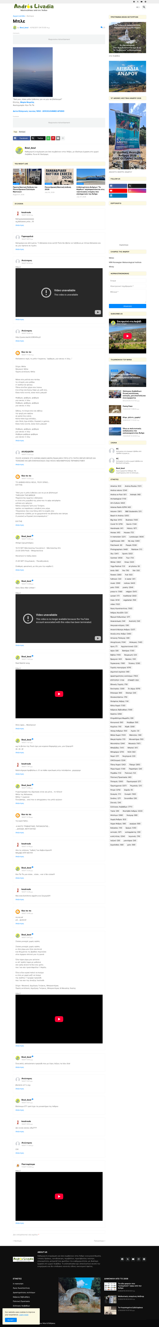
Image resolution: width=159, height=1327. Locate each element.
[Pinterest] (53, 138)
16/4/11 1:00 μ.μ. (27, 659)
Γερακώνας (117, 663)
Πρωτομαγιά (134, 781)
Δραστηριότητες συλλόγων (124, 676)
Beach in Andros (119, 516)
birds (114, 570)
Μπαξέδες (117, 748)
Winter (115, 562)
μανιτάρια (130, 840)
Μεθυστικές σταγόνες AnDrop (131, 1296)
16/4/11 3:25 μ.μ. (27, 870)
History (132, 528)
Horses (115, 532)
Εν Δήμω (134, 689)
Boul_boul (30, 148)
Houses (129, 532)
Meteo (111, 258)
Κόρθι (130, 726)
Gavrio (131, 524)
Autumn (116, 511)
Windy (111, 267)
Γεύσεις (134, 663)
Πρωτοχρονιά (118, 786)
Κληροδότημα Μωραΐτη (122, 718)
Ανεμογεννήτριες (119, 625)
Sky (114, 553)
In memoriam (118, 537)
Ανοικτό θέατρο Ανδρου (122, 629)
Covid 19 (116, 524)
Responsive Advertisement (59, 39)
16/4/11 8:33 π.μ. (27, 215)
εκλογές (115, 832)
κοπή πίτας (117, 836)
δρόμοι (131, 828)
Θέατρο (131, 693)
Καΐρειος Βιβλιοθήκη (121, 710)
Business (132, 520)
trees (115, 600)
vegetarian (129, 600)
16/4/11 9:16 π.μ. (27, 263)
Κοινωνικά (116, 722)
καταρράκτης (132, 832)
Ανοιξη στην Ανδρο (120, 634)
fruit (129, 575)
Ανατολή (134, 621)
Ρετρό (115, 790)
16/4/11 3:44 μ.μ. (27, 913)
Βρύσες (130, 659)
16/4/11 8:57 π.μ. (27, 239)
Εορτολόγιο (123, 245)
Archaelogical (118, 499)
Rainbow (136, 549)
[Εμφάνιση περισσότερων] (63, 138)
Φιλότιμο (116, 815)
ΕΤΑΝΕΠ (133, 680)
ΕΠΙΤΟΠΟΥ (117, 680)
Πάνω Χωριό (118, 764)
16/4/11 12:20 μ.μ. (27, 454)
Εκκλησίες (117, 689)
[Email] (58, 138)
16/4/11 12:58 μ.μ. (27, 584)
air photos (134, 566)
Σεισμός (115, 794)
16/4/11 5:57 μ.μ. (27, 1102)
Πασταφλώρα (28, 1164)
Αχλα (114, 651)
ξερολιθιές (117, 845)
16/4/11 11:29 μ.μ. (27, 1145)
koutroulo (26, 212)
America (115, 486)
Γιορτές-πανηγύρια (120, 667)
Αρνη (114, 646)
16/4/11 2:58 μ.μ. (27, 788)
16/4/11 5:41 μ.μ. (27, 937)
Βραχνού (116, 659)
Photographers (119, 549)
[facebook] (134, 1)
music (115, 583)
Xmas (129, 562)
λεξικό (115, 840)
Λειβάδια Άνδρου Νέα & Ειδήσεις (41, 1323)
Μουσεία (134, 743)
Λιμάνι (135, 731)
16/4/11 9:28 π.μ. (27, 333)
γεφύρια (135, 824)
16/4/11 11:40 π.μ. (27, 355)
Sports (127, 553)
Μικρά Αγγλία (117, 739)
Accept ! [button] (10, 1320)
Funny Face (127, 406)
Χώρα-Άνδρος (118, 824)
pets (114, 587)
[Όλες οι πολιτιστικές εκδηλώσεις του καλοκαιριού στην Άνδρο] (115, 431)
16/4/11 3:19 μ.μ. (27, 846)
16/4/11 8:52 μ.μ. (27, 1124)
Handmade (116, 528)
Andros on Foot (118, 494)
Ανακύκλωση (117, 621)
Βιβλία (115, 655)
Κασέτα (116, 714)
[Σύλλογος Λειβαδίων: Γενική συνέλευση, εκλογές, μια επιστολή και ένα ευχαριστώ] (115, 394)
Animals (135, 494)
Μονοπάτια (117, 743)
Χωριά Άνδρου (118, 819)
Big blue (116, 520)
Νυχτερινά (128, 756)
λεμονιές (134, 836)
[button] (138, 7)
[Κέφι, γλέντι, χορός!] (115, 420)
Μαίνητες (135, 735)
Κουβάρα (132, 722)
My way (134, 541)
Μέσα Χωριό (118, 735)
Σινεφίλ (130, 794)
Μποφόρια (117, 752)
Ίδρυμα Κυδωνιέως (120, 617)
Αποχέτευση (118, 642)
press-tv (116, 591)
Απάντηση (20, 225)
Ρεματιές (136, 786)
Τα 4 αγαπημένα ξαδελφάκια (130, 1307)
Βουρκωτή (130, 655)
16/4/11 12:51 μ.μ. (27, 539)
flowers (115, 575)
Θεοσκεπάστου (118, 697)
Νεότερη (17, 1241)
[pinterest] (145, 1)
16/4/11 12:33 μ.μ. (27, 478)
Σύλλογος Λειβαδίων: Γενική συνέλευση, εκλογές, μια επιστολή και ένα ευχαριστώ (134, 394)
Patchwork (116, 545)
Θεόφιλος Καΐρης (119, 701)
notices (129, 583)
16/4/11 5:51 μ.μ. (27, 1081)
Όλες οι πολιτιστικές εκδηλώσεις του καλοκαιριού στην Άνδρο (133, 430)
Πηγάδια (115, 773)
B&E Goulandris (133, 511)
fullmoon (115, 579)
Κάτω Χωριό (117, 705)
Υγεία (114, 811)
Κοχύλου (115, 726)
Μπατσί (133, 748)
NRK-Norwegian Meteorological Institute (125, 262)
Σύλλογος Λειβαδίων (121, 807)
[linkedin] (118, 195)
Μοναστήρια (136, 739)
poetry (128, 587)
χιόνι (131, 845)
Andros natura (118, 490)
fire (125, 570)
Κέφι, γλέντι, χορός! (131, 417)
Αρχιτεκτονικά (129, 646)
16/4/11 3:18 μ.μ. (27, 817)
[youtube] (141, 1)
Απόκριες (135, 642)
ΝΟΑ (132, 752)
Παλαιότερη (99, 1241)
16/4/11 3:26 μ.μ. (27, 892)
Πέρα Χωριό (117, 769)
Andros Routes (133, 486)
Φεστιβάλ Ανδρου (132, 811)
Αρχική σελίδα (19, 16)
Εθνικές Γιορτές (119, 684)
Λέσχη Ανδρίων (118, 731)
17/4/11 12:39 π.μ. (27, 1167)
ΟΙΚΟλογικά (117, 760)
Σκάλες (115, 798)
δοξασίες (116, 828)
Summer (116, 558)
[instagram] (137, 191)
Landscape (136, 537)
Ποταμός (116, 781)
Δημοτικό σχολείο (119, 672)
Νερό (114, 756)
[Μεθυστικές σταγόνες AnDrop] (110, 1299)
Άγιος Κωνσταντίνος (121, 608)
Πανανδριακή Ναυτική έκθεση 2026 (58, 188)
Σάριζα (128, 790)
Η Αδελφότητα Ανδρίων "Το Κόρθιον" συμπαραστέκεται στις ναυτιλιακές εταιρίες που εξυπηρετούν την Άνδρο (91, 190)
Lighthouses (117, 541)
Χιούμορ (132, 815)
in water (130, 579)
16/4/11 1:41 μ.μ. (27, 766)
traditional (130, 596)
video (115, 604)
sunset (115, 596)
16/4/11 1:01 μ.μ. (27, 742)
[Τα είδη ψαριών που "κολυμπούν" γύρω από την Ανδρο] (110, 1286)
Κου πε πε (26, 352)
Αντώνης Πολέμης (120, 638)
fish (136, 570)
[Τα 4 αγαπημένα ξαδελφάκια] (110, 1310)
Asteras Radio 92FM (120, 507)
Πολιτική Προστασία (120, 777)
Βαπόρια (30, 16)
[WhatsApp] (48, 138)
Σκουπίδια (130, 798)
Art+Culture (117, 503)
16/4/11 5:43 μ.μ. (27, 1060)
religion (131, 591)
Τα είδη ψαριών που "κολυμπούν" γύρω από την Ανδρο (130, 1285)
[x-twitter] (138, 1)
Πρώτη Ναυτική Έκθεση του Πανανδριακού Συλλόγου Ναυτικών (25, 189)
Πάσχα (134, 764)
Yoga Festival (117, 566)
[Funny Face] (115, 409)
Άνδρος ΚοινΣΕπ (119, 613)
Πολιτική (130, 773)
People (131, 545)
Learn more (23, 1315)
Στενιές (115, 802)
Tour (130, 558)
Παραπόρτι (135, 769)
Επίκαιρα (116, 693)
